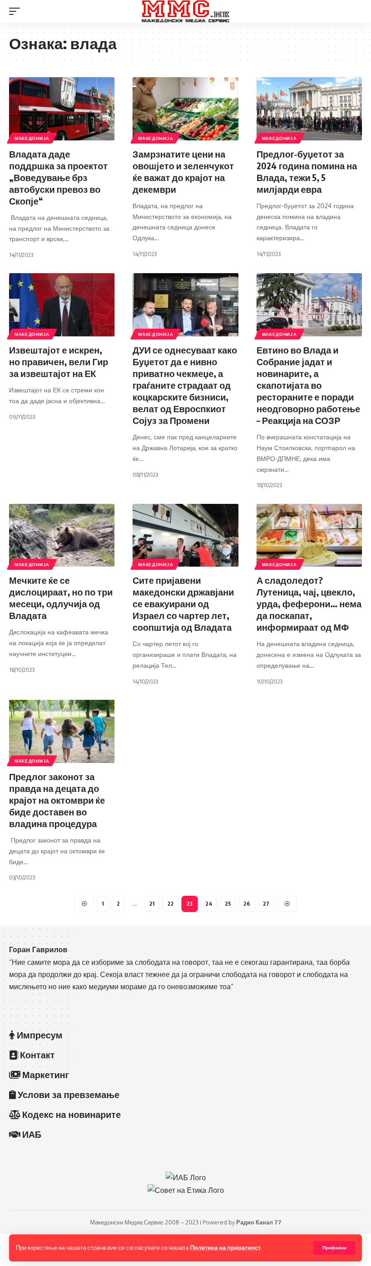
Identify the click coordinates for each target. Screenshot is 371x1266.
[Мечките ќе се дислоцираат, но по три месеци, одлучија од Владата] (61, 535)
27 (266, 903)
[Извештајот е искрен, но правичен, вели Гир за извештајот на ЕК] (61, 304)
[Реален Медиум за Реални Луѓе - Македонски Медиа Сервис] (185, 11)
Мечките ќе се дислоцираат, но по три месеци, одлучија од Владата (61, 597)
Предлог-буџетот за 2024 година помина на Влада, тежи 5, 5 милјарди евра (307, 171)
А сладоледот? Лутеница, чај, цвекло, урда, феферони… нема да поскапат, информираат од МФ (309, 603)
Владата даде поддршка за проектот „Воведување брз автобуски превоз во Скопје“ (58, 177)
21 (152, 903)
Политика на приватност (225, 1247)
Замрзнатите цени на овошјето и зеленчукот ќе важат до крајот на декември (183, 171)
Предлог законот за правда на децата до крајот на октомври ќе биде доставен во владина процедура (57, 800)
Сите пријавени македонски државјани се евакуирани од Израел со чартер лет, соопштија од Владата (183, 603)
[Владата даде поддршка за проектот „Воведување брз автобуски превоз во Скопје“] (61, 108)
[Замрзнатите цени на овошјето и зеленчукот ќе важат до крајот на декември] (185, 108)
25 (228, 903)
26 (246, 903)
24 (208, 903)
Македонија (31, 138)
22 (170, 903)
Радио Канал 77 (258, 1222)
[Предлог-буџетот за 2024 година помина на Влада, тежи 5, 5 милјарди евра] (309, 108)
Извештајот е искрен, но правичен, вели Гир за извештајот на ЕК (58, 361)
